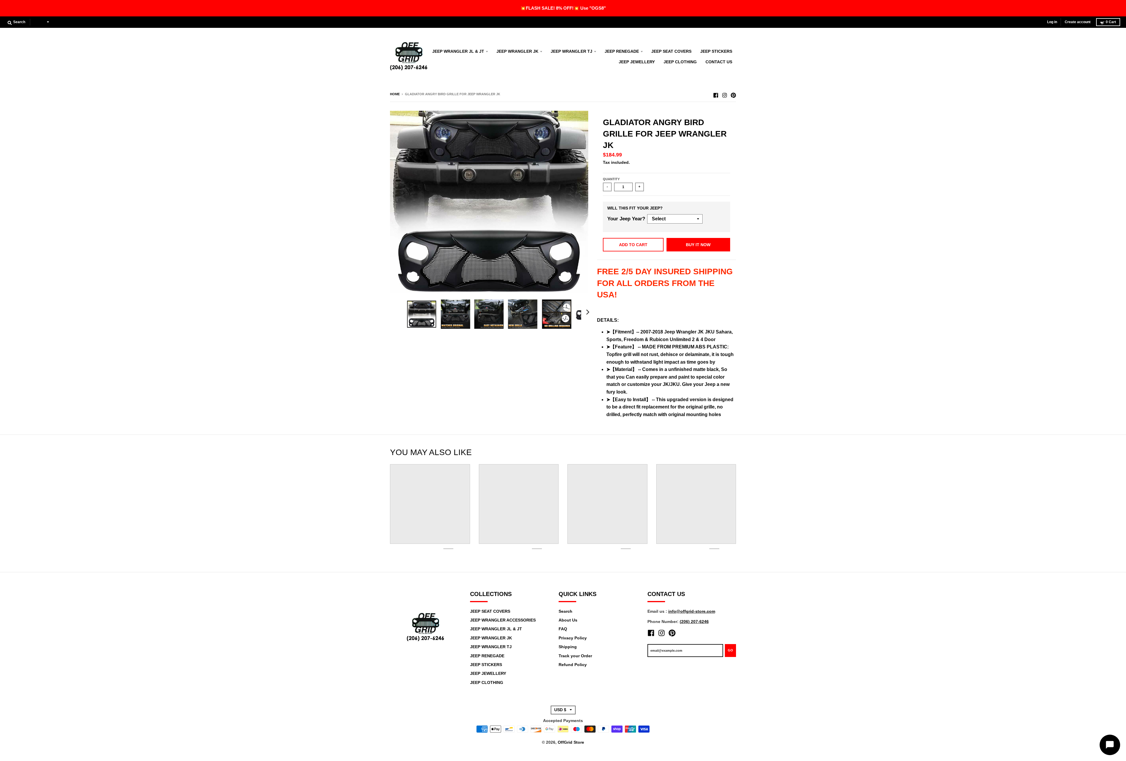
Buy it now (698, 244)
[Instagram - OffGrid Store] (724, 93)
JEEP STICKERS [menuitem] (716, 51)
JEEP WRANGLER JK (491, 638)
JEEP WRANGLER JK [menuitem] (517, 51)
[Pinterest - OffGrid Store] (733, 93)
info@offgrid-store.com (691, 611)
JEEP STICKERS (486, 664)
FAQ (563, 628)
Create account (1078, 22)
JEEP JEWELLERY (488, 673)
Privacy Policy (573, 638)
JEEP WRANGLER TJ (491, 646)
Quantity (611, 179)
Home (395, 94)
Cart (1111, 22)
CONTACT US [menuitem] (719, 61)
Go (730, 650)
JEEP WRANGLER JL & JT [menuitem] (458, 51)
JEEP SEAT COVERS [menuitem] (671, 51)
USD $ (39, 22)
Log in (1052, 22)
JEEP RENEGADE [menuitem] (622, 51)
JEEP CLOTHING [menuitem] (680, 61)
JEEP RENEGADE (487, 655)
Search (565, 611)
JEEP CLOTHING (486, 682)
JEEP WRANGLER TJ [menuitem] (571, 51)
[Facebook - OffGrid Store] (715, 93)
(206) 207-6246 (694, 621)
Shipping (568, 646)
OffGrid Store (571, 742)
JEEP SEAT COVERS (490, 611)
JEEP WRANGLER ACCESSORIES (503, 620)
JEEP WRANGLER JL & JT (496, 628)
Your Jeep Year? (626, 219)
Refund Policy (573, 664)
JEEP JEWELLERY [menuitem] (637, 61)
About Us (568, 620)
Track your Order (575, 655)
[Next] (587, 312)
